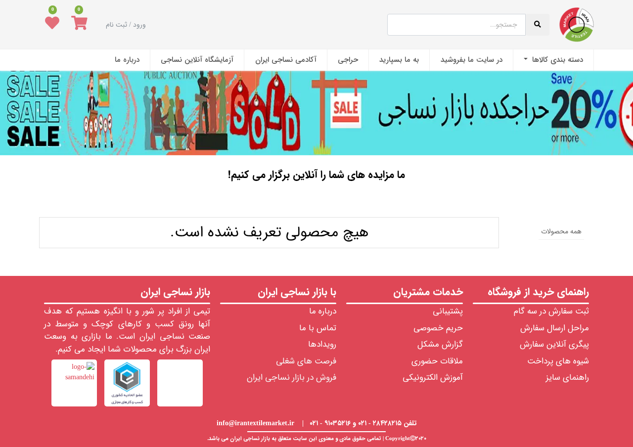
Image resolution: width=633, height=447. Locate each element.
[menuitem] (553, 60)
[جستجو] (317, 203)
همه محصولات (561, 231)
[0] (79, 25)
